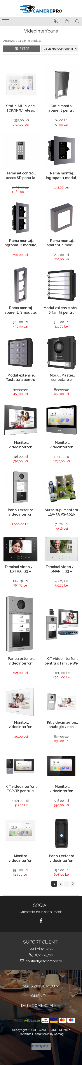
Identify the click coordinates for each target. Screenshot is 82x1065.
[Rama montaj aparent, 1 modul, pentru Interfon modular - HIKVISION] (61, 217)
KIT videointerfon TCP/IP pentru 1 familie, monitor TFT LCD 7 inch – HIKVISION (20, 789)
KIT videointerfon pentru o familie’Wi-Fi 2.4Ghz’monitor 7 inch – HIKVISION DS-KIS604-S (61, 661)
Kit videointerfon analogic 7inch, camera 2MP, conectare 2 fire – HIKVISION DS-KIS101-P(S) (61, 725)
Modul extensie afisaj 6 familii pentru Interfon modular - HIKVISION (62, 310)
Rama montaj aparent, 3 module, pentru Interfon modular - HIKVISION (20, 310)
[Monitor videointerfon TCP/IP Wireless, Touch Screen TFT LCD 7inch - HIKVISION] (20, 420)
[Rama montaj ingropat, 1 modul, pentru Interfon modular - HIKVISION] (61, 150)
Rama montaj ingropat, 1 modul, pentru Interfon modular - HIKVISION (61, 176)
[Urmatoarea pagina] (72, 884)
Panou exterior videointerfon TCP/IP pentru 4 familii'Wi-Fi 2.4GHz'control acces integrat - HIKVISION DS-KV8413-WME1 (20, 513)
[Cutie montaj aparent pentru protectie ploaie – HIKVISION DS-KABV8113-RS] (61, 83)
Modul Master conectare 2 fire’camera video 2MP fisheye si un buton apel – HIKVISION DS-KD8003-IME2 (61, 378)
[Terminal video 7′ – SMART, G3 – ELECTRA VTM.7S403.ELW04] (61, 549)
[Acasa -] (41, 8)
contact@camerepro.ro (43, 961)
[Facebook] (41, 921)
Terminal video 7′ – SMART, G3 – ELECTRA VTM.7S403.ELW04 (61, 569)
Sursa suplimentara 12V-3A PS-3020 (61, 512)
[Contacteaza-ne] (56, 21)
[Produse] (6, 22)
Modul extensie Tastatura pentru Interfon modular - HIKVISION (20, 378)
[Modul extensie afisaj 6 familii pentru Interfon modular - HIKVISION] (61, 285)
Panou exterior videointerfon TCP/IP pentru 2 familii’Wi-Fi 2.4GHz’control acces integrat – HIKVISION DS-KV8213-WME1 (20, 661)
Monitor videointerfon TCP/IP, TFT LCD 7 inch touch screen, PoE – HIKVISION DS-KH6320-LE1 (61, 789)
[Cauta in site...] (77, 21)
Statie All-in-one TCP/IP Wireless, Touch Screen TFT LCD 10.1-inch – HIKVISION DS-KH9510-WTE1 (20, 109)
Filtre (23, 49)
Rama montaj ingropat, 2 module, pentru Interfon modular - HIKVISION (20, 243)
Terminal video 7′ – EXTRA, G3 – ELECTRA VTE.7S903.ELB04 (20, 569)
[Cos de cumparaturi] (67, 21)
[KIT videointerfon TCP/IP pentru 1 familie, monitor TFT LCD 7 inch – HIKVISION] (20, 765)
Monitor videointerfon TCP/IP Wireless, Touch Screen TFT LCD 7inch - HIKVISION (20, 445)
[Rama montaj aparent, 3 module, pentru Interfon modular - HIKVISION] (20, 285)
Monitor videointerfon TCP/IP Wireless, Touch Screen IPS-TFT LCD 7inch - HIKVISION (61, 445)
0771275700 (43, 955)
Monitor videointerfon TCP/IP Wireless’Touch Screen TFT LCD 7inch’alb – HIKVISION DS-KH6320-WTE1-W (20, 725)
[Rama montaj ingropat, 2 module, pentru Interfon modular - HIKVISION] (20, 217)
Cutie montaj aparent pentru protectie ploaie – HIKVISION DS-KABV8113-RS (61, 109)
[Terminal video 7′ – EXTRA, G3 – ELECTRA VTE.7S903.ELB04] (20, 549)
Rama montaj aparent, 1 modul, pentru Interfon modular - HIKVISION (61, 243)
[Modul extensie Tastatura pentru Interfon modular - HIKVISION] (20, 352)
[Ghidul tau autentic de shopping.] (41, 1046)
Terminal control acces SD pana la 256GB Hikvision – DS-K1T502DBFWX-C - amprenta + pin (20, 176)
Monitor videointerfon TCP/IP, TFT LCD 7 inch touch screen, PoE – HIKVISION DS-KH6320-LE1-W (20, 859)
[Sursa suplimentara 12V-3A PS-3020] (61, 487)
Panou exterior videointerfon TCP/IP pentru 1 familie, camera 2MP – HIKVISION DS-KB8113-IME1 (61, 859)
